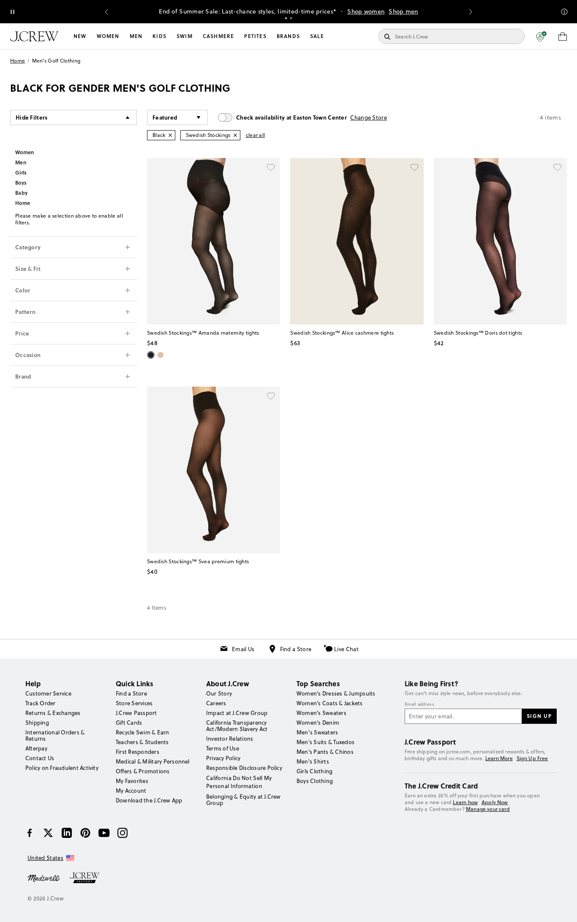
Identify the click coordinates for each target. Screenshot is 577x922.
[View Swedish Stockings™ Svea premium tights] (213, 470)
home (22, 203)
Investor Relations (229, 738)
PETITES (255, 36)
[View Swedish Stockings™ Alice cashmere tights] (356, 241)
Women (108, 36)
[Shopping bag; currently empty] (562, 36)
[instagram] (122, 833)
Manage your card (488, 809)
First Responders (137, 752)
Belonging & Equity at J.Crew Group (243, 800)
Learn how (465, 802)
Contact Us (39, 758)
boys (21, 182)
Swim (185, 36)
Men (136, 36)
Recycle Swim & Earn (142, 732)
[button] (541, 36)
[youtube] (104, 833)
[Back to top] (562, 907)
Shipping (37, 722)
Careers (216, 703)
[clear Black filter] (170, 135)
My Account (131, 790)
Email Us (243, 649)
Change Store (368, 117)
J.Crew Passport (136, 713)
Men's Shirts (313, 761)
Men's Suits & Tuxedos (325, 742)
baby (21, 192)
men (20, 162)
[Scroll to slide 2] (291, 18)
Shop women (365, 11)
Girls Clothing (314, 771)
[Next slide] (470, 11)
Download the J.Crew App (149, 800)
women (24, 152)
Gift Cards (129, 722)
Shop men (403, 11)
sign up (539, 716)
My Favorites (132, 781)
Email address (419, 704)
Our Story (219, 693)
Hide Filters (32, 117)
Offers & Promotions (143, 771)
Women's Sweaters (321, 713)
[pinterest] (85, 833)
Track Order (40, 703)
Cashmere (218, 36)
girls (21, 172)
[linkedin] (66, 833)
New (80, 36)
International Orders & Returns (54, 735)
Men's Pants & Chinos (325, 752)
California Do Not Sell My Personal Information (239, 781)
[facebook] (29, 833)
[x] (48, 833)
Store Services (134, 703)
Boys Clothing (315, 781)
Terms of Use (222, 748)
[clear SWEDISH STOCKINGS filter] (235, 135)
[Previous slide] (106, 11)
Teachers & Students (142, 742)
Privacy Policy (223, 758)
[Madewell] (43, 877)
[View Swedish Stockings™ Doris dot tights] (500, 241)
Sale (317, 36)
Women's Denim (318, 722)
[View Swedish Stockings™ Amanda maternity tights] (213, 241)
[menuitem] (80, 36)
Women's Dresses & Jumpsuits (336, 693)
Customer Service (48, 693)
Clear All (255, 135)
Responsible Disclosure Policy (244, 768)
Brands (288, 36)
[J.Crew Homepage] (34, 36)
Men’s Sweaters (317, 732)
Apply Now (495, 802)
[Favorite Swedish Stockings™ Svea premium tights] (270, 396)
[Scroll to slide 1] (286, 18)
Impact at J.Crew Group (236, 713)
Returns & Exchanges (53, 713)
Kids (159, 36)
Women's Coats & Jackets (330, 703)
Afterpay (36, 748)
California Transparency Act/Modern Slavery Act (236, 726)
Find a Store (296, 649)
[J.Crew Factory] (89, 877)
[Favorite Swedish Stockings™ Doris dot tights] (557, 167)
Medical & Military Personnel (153, 761)
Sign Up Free (532, 758)
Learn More (499, 758)
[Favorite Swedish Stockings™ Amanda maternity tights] (270, 167)
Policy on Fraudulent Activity (61, 768)
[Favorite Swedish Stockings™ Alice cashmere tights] (414, 167)
